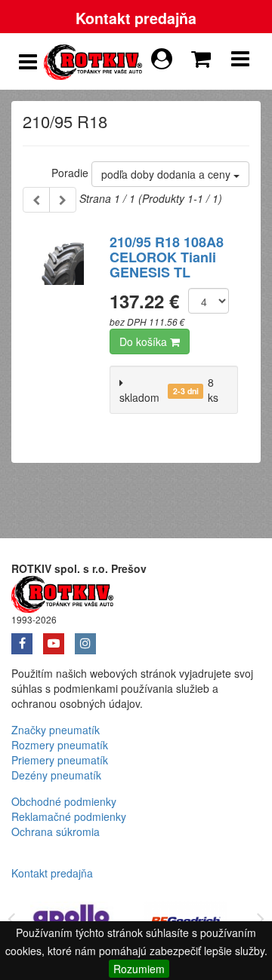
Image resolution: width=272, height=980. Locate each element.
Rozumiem (139, 968)
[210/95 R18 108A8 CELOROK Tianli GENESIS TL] (60, 315)
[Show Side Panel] (28, 61)
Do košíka (144, 341)
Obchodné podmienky (63, 801)
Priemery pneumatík (59, 759)
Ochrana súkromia (55, 831)
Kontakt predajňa (136, 18)
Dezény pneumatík (56, 774)
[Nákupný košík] (204, 55)
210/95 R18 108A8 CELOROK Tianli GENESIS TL (167, 257)
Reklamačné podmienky (68, 816)
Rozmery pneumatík (59, 744)
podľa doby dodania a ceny (167, 174)
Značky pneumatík (55, 729)
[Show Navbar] (240, 61)
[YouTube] (59, 638)
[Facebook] (27, 638)
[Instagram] (89, 638)
